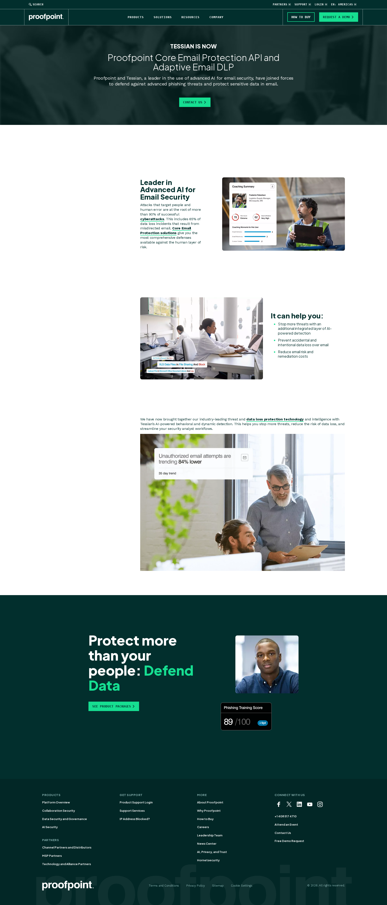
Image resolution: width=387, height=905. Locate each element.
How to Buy (205, 819)
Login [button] (319, 4)
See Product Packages (111, 706)
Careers (203, 827)
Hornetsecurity (208, 860)
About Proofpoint (210, 802)
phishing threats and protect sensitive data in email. (223, 84)
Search (38, 4)
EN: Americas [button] (342, 4)
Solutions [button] (163, 17)
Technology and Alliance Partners (66, 864)
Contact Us (192, 102)
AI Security (50, 827)
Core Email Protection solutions (165, 230)
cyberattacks (152, 219)
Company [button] (216, 17)
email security (238, 78)
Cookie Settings (241, 885)
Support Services (132, 810)
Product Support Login (136, 802)
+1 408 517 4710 (286, 816)
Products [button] (136, 17)
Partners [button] (280, 4)
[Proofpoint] (49, 17)
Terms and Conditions (164, 885)
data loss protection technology (275, 419)
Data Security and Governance (64, 819)
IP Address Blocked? (135, 819)
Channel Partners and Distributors (66, 847)
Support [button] (301, 4)
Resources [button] (190, 17)
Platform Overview (56, 802)
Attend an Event (286, 824)
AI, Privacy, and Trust (212, 852)
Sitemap (218, 885)
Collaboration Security (58, 810)
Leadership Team (209, 835)
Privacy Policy (195, 885)
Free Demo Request (289, 841)
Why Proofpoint (209, 810)
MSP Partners (52, 855)
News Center (206, 843)
